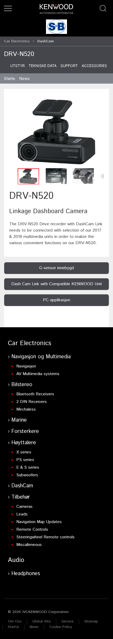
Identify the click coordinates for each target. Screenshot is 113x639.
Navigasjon (26, 366)
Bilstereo (21, 384)
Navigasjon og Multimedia (41, 357)
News (24, 78)
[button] (8, 8)
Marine (19, 420)
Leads (22, 514)
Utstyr (17, 65)
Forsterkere (25, 431)
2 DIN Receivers (31, 402)
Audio (16, 560)
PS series (25, 460)
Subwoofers (27, 475)
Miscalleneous (29, 545)
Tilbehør (20, 497)
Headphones (25, 573)
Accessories (94, 65)
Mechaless (26, 409)
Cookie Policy (60, 627)
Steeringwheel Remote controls (45, 537)
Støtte (13, 627)
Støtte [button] (9, 78)
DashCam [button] (45, 41)
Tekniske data (42, 65)
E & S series (27, 467)
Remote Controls (32, 529)
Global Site (41, 621)
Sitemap (91, 621)
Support (69, 65)
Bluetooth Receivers (35, 394)
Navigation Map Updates (39, 522)
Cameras (24, 507)
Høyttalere (23, 443)
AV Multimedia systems (37, 374)
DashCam (22, 486)
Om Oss (15, 621)
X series (23, 452)
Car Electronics (17, 41)
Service (67, 621)
